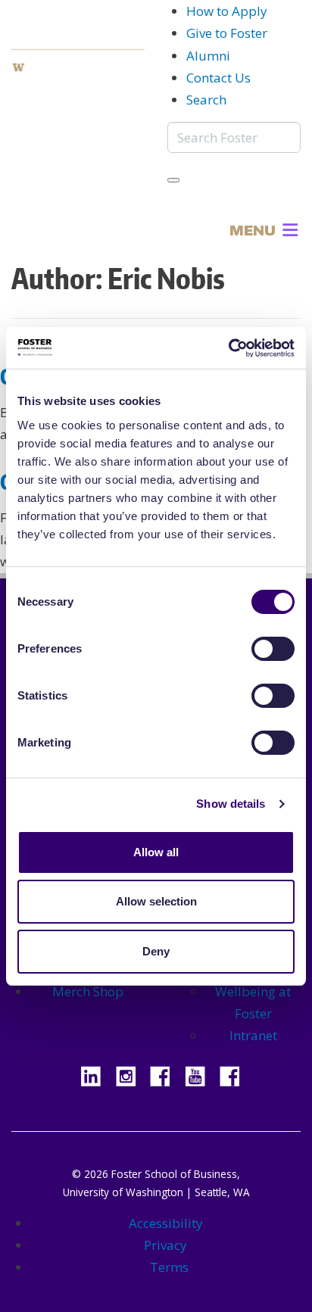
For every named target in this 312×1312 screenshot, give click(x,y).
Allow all (156, 852)
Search (206, 99)
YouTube (201, 1075)
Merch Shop (87, 991)
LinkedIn (96, 1075)
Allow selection (156, 901)
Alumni (208, 55)
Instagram (131, 1075)
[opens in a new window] (78, 66)
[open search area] (173, 180)
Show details (230, 803)
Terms (169, 1267)
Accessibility (166, 1223)
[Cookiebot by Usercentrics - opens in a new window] (228, 348)
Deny (156, 951)
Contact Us (218, 77)
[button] (252, 230)
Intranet (253, 1035)
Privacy (165, 1245)
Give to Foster (226, 33)
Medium (235, 1075)
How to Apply (226, 11)
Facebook (166, 1075)
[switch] (273, 649)
